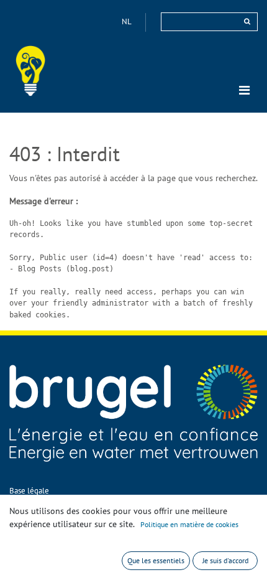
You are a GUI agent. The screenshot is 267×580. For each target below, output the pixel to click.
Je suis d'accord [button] (225, 560)
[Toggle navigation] (244, 90)
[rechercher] (247, 21)
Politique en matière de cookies (189, 524)
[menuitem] (29, 490)
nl (127, 21)
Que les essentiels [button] (155, 560)
